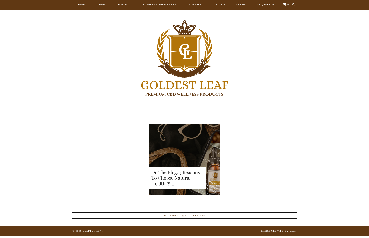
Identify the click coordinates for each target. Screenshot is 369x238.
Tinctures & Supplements (159, 4)
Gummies (195, 4)
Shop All (122, 4)
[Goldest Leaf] (184, 58)
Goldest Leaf (93, 231)
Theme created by (279, 231)
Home (82, 4)
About (101, 4)
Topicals (219, 4)
